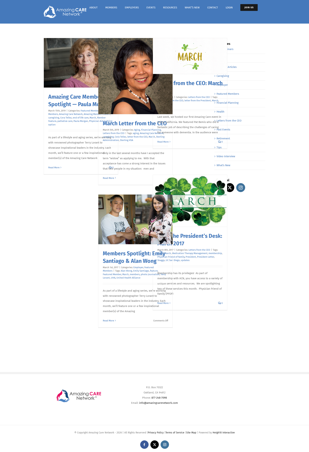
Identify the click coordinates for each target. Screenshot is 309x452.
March (93, 117)
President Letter (205, 256)
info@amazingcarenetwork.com (158, 402)
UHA (113, 277)
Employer (138, 267)
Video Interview (226, 156)
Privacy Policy (156, 432)
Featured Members (90, 110)
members (135, 274)
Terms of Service (174, 432)
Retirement (223, 138)
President (191, 256)
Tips (219, 147)
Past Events (223, 129)
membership (215, 253)
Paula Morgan (80, 121)
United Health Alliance (128, 277)
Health (220, 111)
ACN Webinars (225, 49)
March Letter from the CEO (135, 123)
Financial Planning (228, 102)
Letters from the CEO (113, 133)
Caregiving (223, 76)
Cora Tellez (66, 117)
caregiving (53, 117)
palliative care (64, 121)
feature (154, 270)
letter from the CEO (137, 136)
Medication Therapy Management (189, 253)
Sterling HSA (126, 140)
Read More (54, 167)
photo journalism (150, 274)
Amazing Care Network (71, 114)
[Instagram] (240, 187)
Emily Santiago (141, 270)
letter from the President (197, 100)
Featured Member (112, 274)
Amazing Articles (227, 67)
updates (185, 260)
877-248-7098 (159, 397)
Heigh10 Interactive (224, 432)
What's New (223, 165)
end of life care (81, 117)
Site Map (191, 432)
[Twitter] (229, 187)
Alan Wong (126, 270)
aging (136, 133)
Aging (137, 129)
